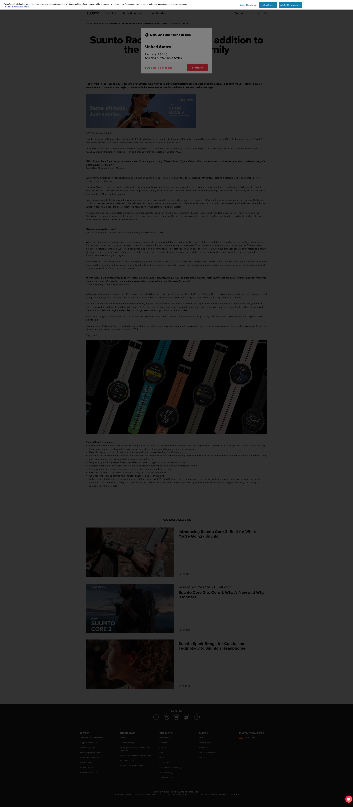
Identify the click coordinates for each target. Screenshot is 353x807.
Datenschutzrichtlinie (20, 7)
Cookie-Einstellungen (248, 5)
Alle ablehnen (268, 5)
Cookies (8, 7)
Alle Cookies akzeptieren (290, 5)
